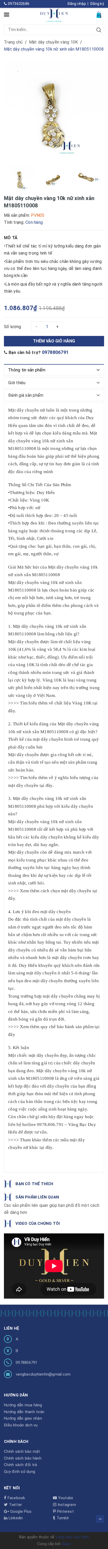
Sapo (66, 1543)
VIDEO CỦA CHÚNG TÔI (37, 1223)
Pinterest (65, 1511)
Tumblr (62, 1518)
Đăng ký (97, 4)
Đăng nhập (76, 4)
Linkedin (15, 1518)
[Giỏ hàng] (99, 14)
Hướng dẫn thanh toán (24, 1411)
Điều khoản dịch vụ (21, 1425)
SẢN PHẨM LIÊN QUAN (37, 1197)
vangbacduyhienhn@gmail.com (43, 1374)
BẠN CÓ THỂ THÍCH (34, 1184)
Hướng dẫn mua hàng (23, 1405)
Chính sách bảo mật (22, 1451)
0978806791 (55, 352)
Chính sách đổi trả (20, 1464)
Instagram (66, 1504)
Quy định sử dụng (19, 1471)
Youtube (65, 1498)
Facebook (15, 1498)
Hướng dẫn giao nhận (23, 1418)
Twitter (15, 1504)
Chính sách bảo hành (22, 1458)
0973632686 (18, 4)
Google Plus (20, 1511)
